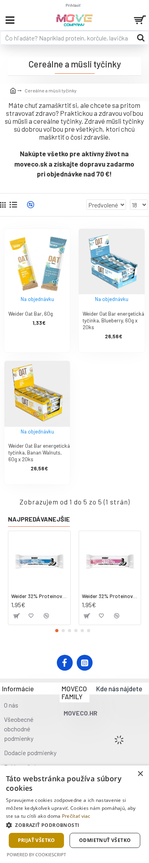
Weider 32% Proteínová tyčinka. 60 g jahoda (110, 596)
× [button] (140, 774)
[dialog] (74, 814)
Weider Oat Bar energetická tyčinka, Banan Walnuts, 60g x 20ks (39, 452)
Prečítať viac (76, 816)
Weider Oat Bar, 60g (30, 314)
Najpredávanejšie (39, 519)
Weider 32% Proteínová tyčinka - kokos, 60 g (39, 596)
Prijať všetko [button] (36, 840)
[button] (56, 630)
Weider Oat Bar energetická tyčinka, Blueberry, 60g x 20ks (113, 320)
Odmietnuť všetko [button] (105, 840)
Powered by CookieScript (36, 854)
